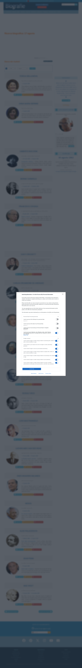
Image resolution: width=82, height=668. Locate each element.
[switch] (57, 319)
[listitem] (41, 316)
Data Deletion (34, 373)
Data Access (41, 373)
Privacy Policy (48, 373)
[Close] (63, 294)
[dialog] (41, 334)
